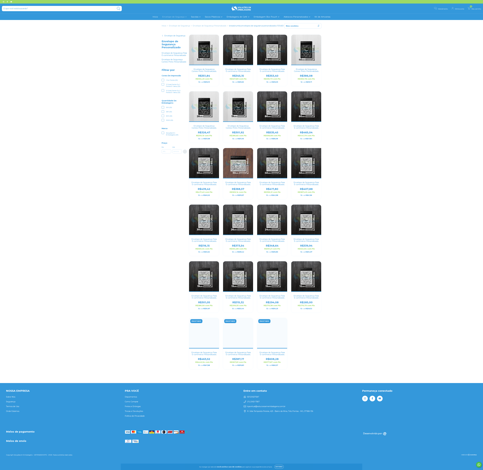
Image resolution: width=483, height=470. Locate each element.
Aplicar (185, 151)
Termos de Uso (12, 406)
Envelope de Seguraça (173, 17)
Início (155, 17)
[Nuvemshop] (469, 455)
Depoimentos (131, 397)
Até (173, 147)
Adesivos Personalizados (296, 17)
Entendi (279, 467)
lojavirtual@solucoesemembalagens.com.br (266, 406)
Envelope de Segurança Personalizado (209, 26)
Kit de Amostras (322, 17)
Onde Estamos (12, 411)
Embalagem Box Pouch (266, 17)
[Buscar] (119, 9)
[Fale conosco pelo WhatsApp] (479, 464)
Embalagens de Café (237, 17)
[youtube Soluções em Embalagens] (11, 2)
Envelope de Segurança (179, 26)
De (163, 147)
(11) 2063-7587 (253, 402)
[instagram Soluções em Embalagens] (4, 2)
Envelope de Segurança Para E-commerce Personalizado (174, 54)
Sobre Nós (10, 397)
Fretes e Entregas (133, 406)
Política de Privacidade (135, 416)
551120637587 (253, 397)
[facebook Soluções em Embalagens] (7, 2)
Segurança (10, 402)
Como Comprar (131, 402)
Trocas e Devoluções (134, 411)
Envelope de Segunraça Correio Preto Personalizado (174, 60)
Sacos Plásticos (213, 17)
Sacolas (195, 17)
